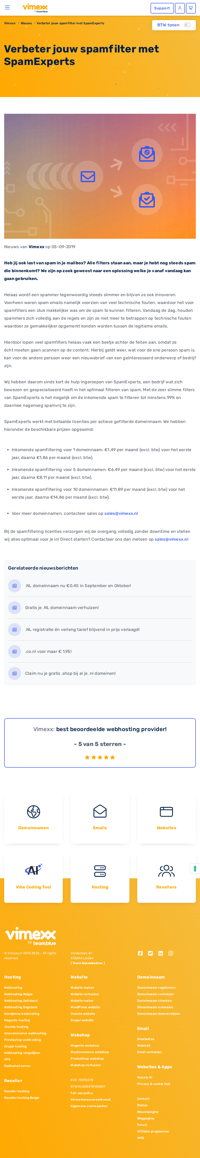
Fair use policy (82, 1093)
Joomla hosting (16, 1027)
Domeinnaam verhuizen (155, 994)
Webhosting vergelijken (22, 1053)
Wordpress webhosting (21, 1014)
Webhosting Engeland (20, 1007)
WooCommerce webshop (90, 1052)
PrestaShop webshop (87, 1058)
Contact (143, 1099)
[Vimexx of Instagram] (172, 953)
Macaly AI (144, 1077)
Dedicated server (17, 1066)
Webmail (143, 1045)
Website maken (82, 987)
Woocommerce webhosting (25, 1033)
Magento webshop (85, 1045)
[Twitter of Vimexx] (152, 953)
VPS (7, 1059)
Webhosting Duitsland (21, 1000)
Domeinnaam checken (154, 1000)
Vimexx (10, 23)
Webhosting (13, 987)
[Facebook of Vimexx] (142, 953)
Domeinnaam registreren (156, 987)
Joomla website (83, 1014)
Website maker (82, 1000)
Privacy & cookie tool (153, 1084)
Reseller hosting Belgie (22, 1098)
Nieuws (26, 23)
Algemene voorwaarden (89, 1106)
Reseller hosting (16, 1091)
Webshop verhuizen (86, 1065)
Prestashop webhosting (22, 1040)
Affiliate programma (153, 1131)
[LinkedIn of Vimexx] (162, 953)
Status (142, 1105)
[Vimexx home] (33, 7)
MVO (140, 1138)
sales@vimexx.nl (121, 513)
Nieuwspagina (148, 1112)
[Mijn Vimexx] (180, 8)
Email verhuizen (149, 1052)
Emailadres (145, 1039)
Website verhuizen (85, 994)
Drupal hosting (15, 1046)
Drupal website (82, 1020)
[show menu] (7, 7)
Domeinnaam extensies (155, 1007)
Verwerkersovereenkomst (91, 1099)
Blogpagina (145, 1118)
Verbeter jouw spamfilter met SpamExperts (70, 23)
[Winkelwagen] (191, 8)
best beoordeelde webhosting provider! (111, 729)
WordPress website (85, 1007)
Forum (142, 1125)
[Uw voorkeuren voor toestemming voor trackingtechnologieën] (195, 869)
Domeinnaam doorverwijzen (158, 1014)
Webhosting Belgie (18, 994)
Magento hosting (17, 1020)
